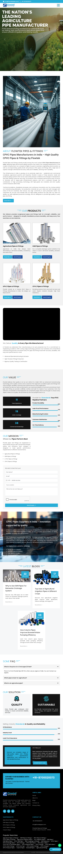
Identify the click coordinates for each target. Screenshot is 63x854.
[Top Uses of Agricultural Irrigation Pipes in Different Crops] (46, 577)
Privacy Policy (36, 805)
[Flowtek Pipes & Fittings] (9, 5)
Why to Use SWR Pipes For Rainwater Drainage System (15, 588)
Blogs (33, 800)
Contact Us (40, 763)
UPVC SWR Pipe (18, 841)
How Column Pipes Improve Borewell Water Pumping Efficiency (30, 632)
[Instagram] (8, 811)
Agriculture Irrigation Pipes (24, 839)
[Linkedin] (12, 811)
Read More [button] (7, 200)
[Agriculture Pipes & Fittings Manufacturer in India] (16, 233)
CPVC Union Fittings (8, 846)
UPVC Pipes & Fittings (9, 825)
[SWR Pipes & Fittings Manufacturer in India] (46, 233)
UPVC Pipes (54, 841)
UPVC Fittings (20, 843)
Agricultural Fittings (41, 847)
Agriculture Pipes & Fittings (10, 820)
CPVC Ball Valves (50, 844)
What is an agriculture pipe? (13, 683)
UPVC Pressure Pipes (8, 847)
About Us (35, 798)
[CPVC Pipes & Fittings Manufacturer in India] (46, 273)
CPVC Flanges (44, 846)
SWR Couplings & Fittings (32, 841)
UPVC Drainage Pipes (9, 843)
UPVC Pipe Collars (43, 843)
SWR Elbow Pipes (7, 841)
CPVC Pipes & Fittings (9, 827)
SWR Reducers (45, 841)
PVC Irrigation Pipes (39, 839)
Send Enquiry (17, 257)
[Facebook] (4, 811)
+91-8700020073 (26, 1)
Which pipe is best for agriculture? (15, 678)
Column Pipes (7, 830)
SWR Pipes (50, 839)
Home (34, 795)
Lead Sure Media (20, 852)
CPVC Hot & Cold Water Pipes (11, 844)
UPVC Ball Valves (31, 843)
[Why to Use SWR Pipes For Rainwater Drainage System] (17, 575)
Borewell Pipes (30, 847)
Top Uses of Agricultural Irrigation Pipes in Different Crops (46, 591)
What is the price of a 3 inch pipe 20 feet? (18, 667)
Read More (7, 257)
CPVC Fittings (39, 844)
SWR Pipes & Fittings (8, 822)
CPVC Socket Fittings (32, 846)
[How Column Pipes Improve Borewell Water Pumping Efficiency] (31, 618)
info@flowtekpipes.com (11, 1)
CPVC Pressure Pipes (27, 844)
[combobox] (8, 480)
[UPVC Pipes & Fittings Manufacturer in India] (16, 273)
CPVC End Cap (20, 846)
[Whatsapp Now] (59, 845)
